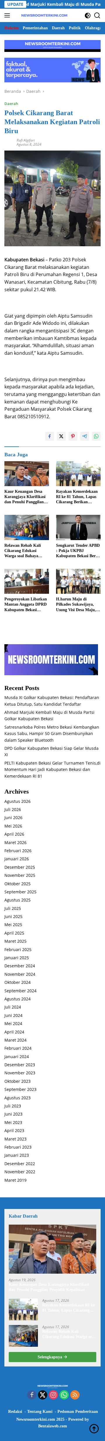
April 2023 (14, 1130)
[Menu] (8, 15)
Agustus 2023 (17, 1097)
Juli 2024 (12, 1007)
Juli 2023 (12, 1106)
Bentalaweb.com (52, 1426)
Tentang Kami (39, 1411)
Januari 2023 (16, 1155)
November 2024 (19, 974)
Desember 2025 (19, 867)
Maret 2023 (15, 1139)
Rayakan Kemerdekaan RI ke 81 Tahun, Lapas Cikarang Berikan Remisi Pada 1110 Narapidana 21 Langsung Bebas (78, 497)
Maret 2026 (15, 842)
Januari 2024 (16, 1056)
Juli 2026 (12, 809)
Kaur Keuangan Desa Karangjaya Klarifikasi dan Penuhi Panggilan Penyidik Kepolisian (25, 497)
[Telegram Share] (84, 436)
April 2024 (14, 1032)
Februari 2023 (18, 1147)
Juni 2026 (13, 817)
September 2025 (20, 892)
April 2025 (14, 933)
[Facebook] (31, 1395)
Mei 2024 (13, 1023)
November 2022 (19, 1171)
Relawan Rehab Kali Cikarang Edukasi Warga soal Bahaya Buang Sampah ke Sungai (22, 551)
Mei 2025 (13, 924)
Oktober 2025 (17, 883)
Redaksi (15, 1411)
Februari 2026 (18, 850)
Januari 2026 (16, 858)
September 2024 (20, 990)
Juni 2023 (13, 1114)
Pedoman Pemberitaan (77, 1411)
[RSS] (75, 1395)
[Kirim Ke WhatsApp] (96, 436)
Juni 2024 (13, 1015)
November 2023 (19, 1073)
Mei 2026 (13, 826)
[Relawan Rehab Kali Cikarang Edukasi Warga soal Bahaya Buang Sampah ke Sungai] (26, 527)
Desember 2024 (19, 965)
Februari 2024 (18, 1048)
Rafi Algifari (26, 140)
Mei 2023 (13, 1122)
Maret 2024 (15, 1040)
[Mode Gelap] (87, 15)
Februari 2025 (18, 949)
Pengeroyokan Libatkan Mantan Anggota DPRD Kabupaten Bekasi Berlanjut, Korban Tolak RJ (26, 605)
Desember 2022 (19, 1163)
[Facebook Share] (49, 436)
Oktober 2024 (17, 982)
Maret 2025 (15, 941)
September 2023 (20, 1089)
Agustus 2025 (17, 900)
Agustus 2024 (17, 999)
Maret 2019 (15, 1180)
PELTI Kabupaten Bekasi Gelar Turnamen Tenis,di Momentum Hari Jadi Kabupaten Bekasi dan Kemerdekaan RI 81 (52, 769)
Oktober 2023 (17, 1081)
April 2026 (14, 834)
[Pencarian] (97, 15)
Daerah (11, 103)
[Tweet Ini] (61, 436)
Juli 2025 (12, 908)
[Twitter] (42, 1395)
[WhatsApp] (64, 1395)
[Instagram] (53, 1395)
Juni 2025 (13, 916)
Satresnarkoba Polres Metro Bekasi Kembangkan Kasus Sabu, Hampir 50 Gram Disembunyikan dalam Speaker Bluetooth (51, 733)
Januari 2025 (16, 957)
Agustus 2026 (17, 801)
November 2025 (19, 875)
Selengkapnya (50, 1357)
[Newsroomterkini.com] (44, 15)
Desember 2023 (19, 1064)
